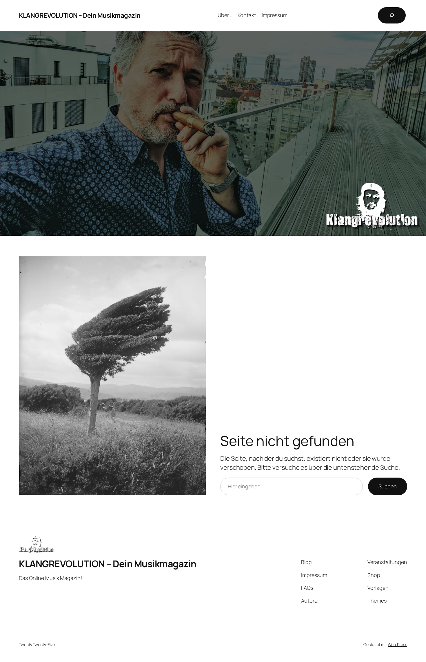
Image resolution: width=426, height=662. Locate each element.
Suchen (387, 486)
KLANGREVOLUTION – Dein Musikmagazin (80, 15)
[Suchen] (392, 15)
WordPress (397, 644)
